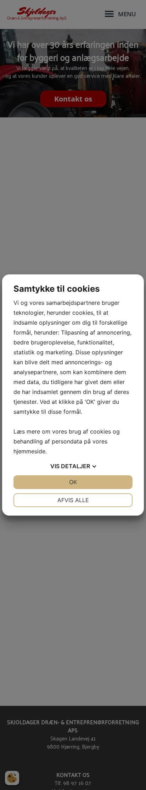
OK (73, 482)
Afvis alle (73, 500)
